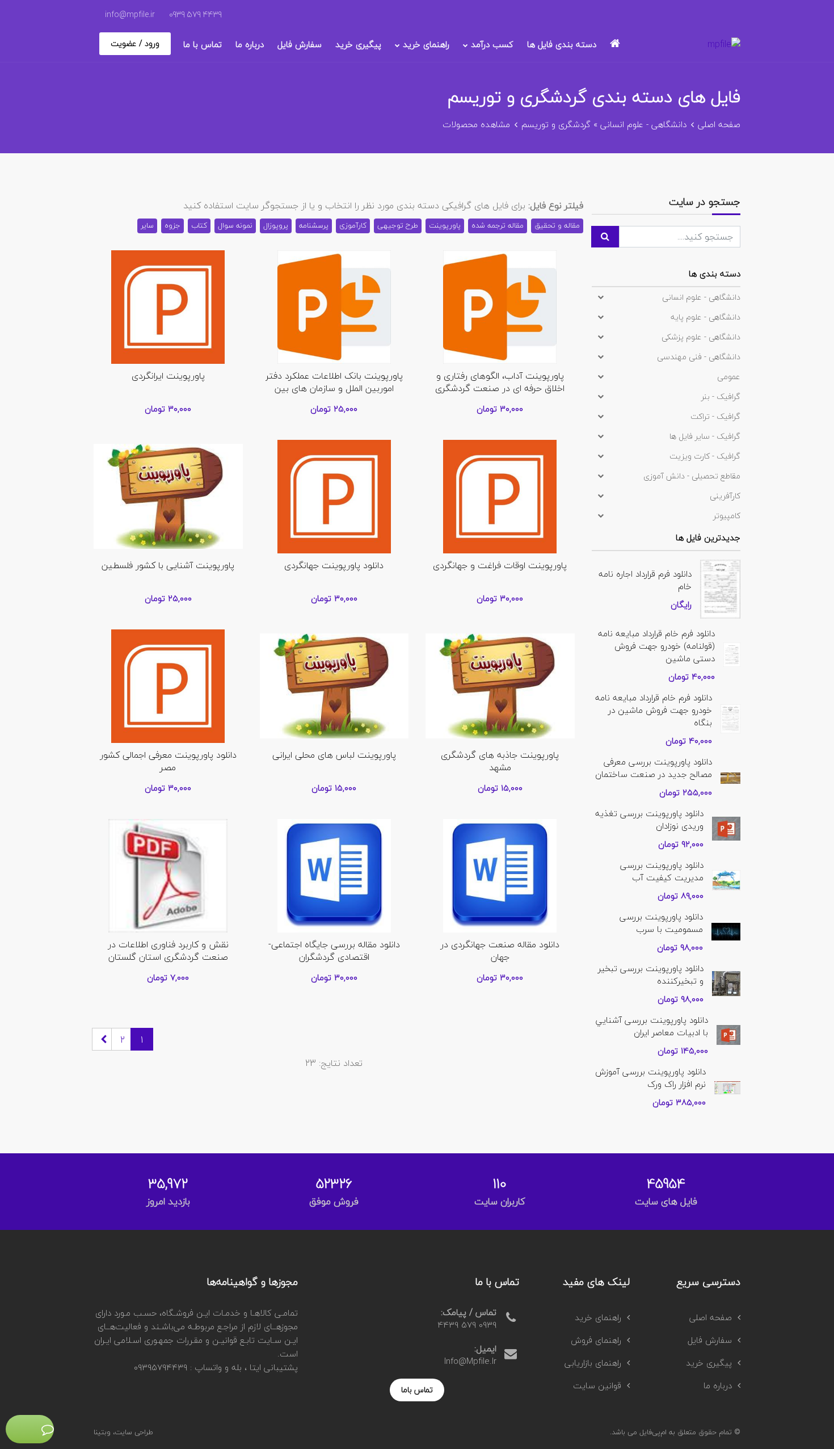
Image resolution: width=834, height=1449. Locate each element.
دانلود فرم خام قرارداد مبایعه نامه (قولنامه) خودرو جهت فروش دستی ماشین (656, 646)
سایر (147, 225)
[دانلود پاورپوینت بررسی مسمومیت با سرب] (725, 930)
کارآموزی (353, 225)
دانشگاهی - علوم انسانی (643, 124)
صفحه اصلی (719, 124)
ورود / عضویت (135, 43)
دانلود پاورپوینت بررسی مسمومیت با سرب (661, 922)
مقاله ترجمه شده (497, 225)
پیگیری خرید (358, 44)
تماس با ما (202, 44)
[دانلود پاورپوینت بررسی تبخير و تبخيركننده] (726, 982)
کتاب (199, 225)
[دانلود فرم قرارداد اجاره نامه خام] (720, 587)
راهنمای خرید (426, 44)
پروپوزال (275, 225)
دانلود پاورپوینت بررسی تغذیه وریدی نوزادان (649, 819)
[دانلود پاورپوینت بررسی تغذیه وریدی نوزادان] (726, 827)
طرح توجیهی (397, 225)
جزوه (172, 225)
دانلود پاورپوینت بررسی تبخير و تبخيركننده (651, 974)
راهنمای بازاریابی (593, 1362)
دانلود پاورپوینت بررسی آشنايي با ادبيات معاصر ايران (652, 1026)
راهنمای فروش (596, 1340)
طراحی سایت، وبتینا (123, 1432)
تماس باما (417, 1390)
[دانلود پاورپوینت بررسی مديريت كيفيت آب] (726, 879)
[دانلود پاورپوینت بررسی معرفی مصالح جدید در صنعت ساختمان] (730, 776)
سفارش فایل (299, 44)
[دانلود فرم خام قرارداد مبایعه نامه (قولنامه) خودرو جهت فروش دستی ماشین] (731, 653)
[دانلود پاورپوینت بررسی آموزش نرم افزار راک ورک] (727, 1086)
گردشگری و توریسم (556, 124)
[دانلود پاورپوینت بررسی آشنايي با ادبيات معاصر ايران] (728, 1033)
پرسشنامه (313, 225)
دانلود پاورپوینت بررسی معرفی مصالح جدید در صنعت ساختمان (653, 768)
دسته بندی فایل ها (561, 44)
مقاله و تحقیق (557, 225)
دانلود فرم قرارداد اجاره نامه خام (645, 580)
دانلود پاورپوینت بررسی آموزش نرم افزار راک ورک (650, 1077)
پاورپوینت (445, 225)
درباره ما (249, 44)
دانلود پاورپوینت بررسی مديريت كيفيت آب (662, 871)
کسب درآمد (492, 44)
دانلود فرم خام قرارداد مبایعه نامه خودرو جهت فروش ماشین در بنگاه (653, 710)
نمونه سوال (235, 225)
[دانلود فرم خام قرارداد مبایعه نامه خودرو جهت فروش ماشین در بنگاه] (730, 717)
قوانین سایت (597, 1385)
